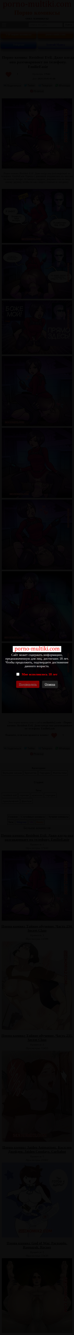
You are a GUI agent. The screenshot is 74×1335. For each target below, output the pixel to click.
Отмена (50, 684)
